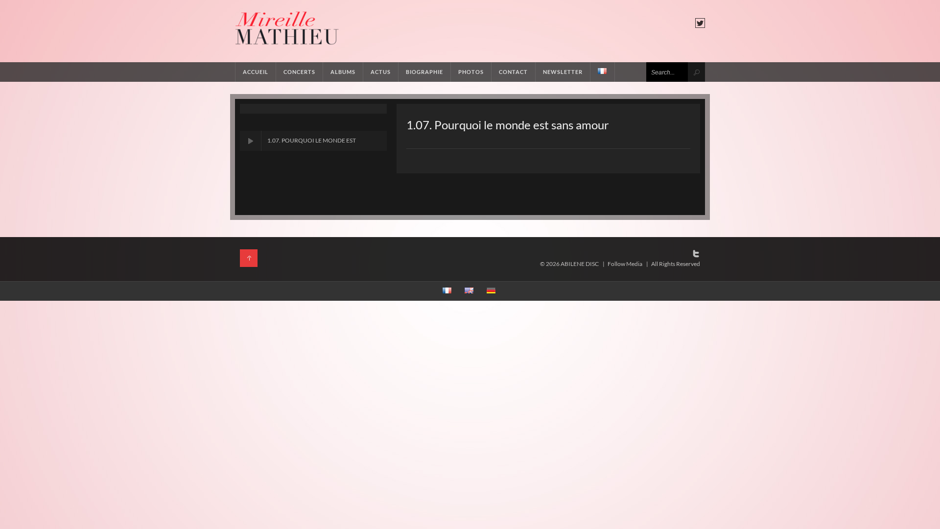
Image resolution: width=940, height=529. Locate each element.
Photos (471, 72)
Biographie (424, 72)
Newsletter (563, 72)
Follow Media (625, 263)
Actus (381, 72)
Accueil (255, 72)
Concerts (299, 72)
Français (602, 72)
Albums (342, 72)
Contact (513, 72)
